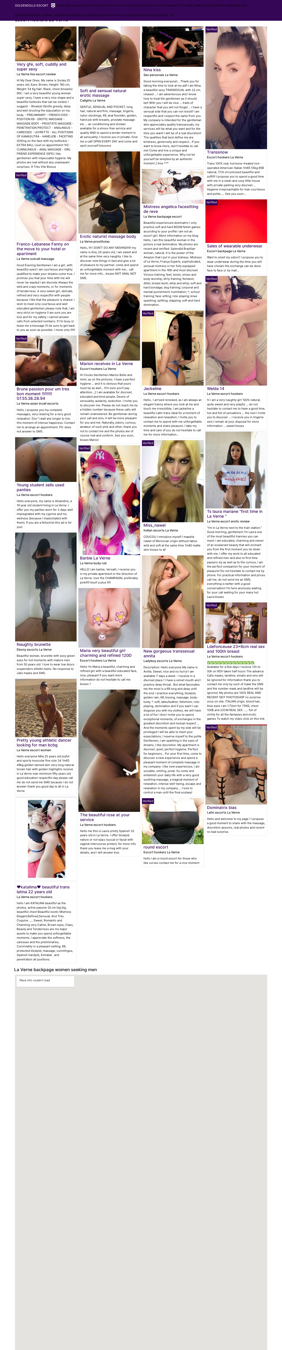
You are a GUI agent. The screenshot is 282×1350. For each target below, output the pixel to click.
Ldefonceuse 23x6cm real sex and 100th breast (236, 649)
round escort (155, 847)
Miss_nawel (154, 525)
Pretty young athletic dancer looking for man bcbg (44, 742)
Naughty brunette (34, 644)
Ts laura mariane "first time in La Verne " (234, 514)
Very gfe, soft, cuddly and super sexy (41, 66)
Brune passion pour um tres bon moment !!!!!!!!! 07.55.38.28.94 (43, 394)
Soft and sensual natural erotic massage (103, 93)
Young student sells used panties (40, 487)
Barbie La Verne (95, 558)
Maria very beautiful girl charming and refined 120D (106, 653)
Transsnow (217, 152)
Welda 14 (215, 388)
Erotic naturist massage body (108, 236)
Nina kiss (152, 69)
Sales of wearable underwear (234, 246)
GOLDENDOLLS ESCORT (31, 5)
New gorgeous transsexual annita (169, 653)
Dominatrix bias (222, 807)
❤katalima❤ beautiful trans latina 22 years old (43, 889)
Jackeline (152, 388)
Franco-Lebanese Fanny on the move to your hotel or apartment (43, 249)
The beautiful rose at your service (105, 817)
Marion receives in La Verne (106, 363)
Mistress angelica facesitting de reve (170, 209)
